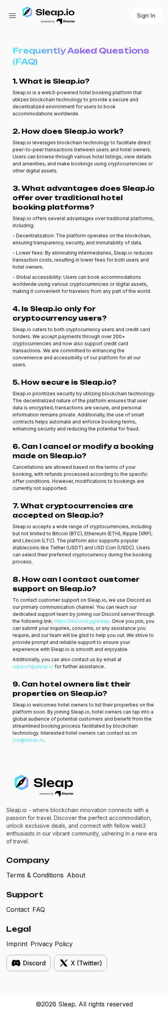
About (76, 875)
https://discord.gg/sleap (81, 621)
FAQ (38, 909)
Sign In (146, 15)
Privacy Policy (51, 944)
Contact (17, 909)
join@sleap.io (28, 740)
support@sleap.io (33, 666)
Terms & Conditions (35, 875)
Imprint (16, 944)
